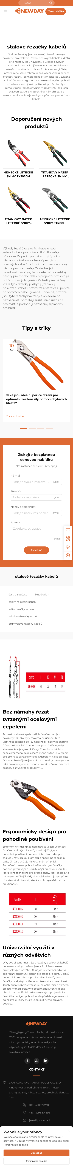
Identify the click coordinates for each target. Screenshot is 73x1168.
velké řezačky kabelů (21, 609)
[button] (23, 428)
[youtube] (36, 1061)
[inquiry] (68, 530)
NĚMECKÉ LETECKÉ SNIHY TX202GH (18, 174)
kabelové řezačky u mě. (23, 616)
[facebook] (27, 1061)
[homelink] (29, 11)
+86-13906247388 (39, 1105)
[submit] (51, 3)
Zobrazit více (15, 416)
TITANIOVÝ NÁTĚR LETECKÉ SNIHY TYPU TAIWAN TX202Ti (18, 221)
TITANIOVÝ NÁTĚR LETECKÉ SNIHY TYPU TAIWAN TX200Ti (54, 175)
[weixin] (68, 538)
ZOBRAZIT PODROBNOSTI (18, 152)
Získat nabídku (55, 11)
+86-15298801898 (39, 1112)
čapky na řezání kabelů (22, 601)
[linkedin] (46, 1061)
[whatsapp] (68, 555)
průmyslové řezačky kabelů (25, 623)
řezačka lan (42, 594)
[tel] (68, 547)
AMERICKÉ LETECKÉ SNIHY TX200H (55, 221)
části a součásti (18, 594)
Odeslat (36, 550)
